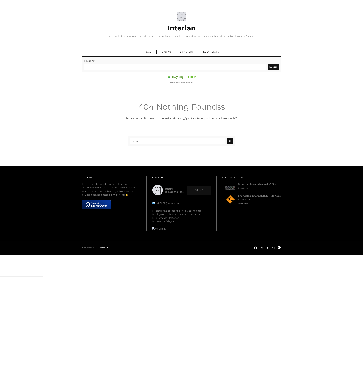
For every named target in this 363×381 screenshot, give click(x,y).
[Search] (230, 141)
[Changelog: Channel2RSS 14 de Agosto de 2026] (230, 200)
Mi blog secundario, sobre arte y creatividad (176, 214)
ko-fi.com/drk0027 (2, 338)
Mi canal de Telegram (164, 221)
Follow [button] (199, 190)
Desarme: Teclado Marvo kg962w (257, 184)
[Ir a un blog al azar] (195, 77)
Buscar (89, 61)
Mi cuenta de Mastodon (165, 218)
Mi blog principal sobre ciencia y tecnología (176, 210)
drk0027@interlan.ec (167, 203)
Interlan (181, 28)
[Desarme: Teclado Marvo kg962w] (230, 188)
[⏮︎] (187, 77)
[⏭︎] (192, 77)
